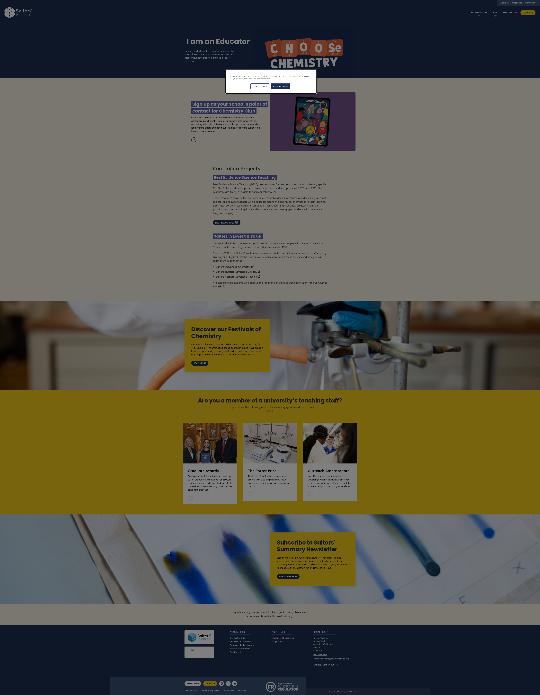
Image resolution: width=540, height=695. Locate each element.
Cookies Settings (260, 86)
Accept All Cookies (280, 86)
